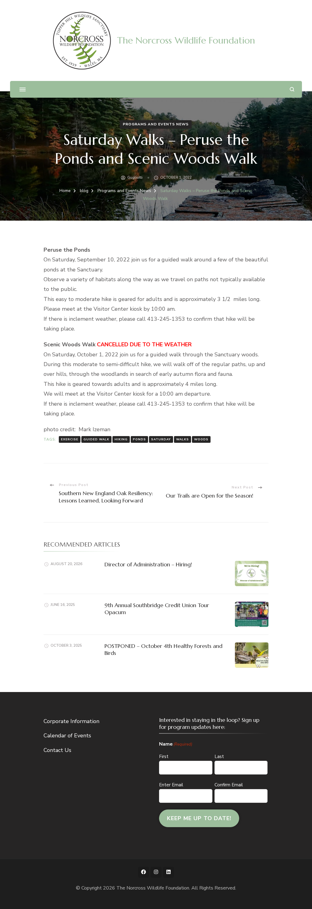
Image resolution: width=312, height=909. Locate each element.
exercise (69, 439)
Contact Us (57, 750)
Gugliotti (135, 177)
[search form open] (292, 89)
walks (182, 439)
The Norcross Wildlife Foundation (186, 40)
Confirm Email (228, 785)
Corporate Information (71, 721)
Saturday (161, 439)
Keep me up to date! (199, 818)
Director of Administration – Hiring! (148, 564)
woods (201, 439)
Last (219, 756)
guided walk (96, 439)
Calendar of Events (67, 735)
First (163, 756)
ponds (139, 439)
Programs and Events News (156, 124)
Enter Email (171, 785)
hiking (121, 439)
